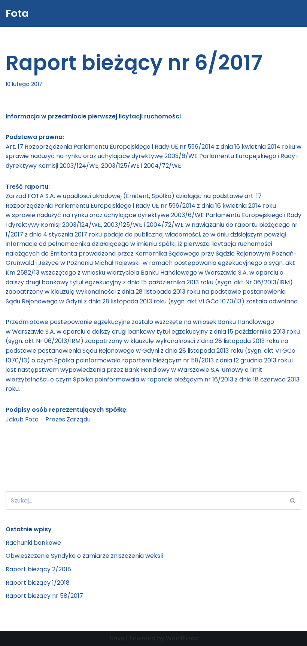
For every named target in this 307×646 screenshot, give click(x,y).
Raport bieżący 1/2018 (38, 582)
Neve (116, 638)
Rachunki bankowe (33, 542)
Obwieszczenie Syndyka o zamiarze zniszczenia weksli (84, 555)
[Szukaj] (293, 500)
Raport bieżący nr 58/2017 (44, 595)
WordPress (182, 638)
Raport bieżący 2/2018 (38, 569)
